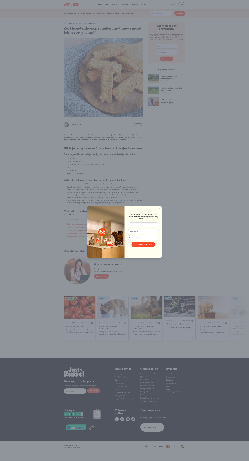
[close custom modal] (160, 208)
